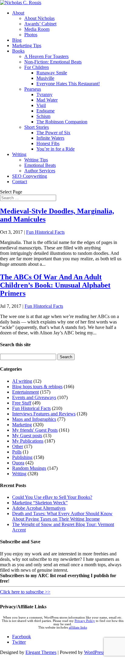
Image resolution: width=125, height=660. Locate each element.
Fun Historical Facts (45, 232)
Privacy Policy (85, 621)
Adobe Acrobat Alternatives (39, 508)
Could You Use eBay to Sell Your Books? (52, 497)
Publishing (22, 457)
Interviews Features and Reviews (44, 413)
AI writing (22, 381)
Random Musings (29, 468)
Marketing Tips (26, 45)
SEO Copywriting (29, 176)
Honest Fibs (47, 143)
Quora (18, 462)
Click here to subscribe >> (25, 591)
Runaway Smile (51, 72)
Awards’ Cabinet (40, 23)
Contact (19, 181)
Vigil (41, 105)
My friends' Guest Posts (35, 430)
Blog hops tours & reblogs (37, 386)
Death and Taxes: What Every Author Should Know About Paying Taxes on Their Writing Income (62, 516)
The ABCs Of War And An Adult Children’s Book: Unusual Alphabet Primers (55, 285)
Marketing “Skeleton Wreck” (40, 502)
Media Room (36, 29)
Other (17, 446)
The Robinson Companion (61, 121)
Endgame (45, 110)
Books (18, 51)
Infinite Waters (50, 138)
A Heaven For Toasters (46, 56)
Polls (17, 451)
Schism (43, 116)
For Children (36, 67)
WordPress (94, 652)
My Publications (27, 441)
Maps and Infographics (34, 419)
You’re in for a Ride (55, 148)
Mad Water (47, 99)
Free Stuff (21, 402)
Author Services (39, 170)
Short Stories (36, 127)
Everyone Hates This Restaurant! (68, 83)
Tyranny (44, 94)
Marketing (22, 424)
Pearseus (32, 89)
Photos (30, 34)
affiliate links (78, 627)
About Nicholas (39, 18)
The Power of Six (53, 132)
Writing (19, 154)
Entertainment (25, 392)
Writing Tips (36, 159)
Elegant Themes (40, 652)
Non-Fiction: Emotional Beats (53, 61)
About (18, 12)
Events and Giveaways (34, 397)
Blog (17, 40)
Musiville (45, 78)
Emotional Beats (40, 165)
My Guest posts (27, 435)
